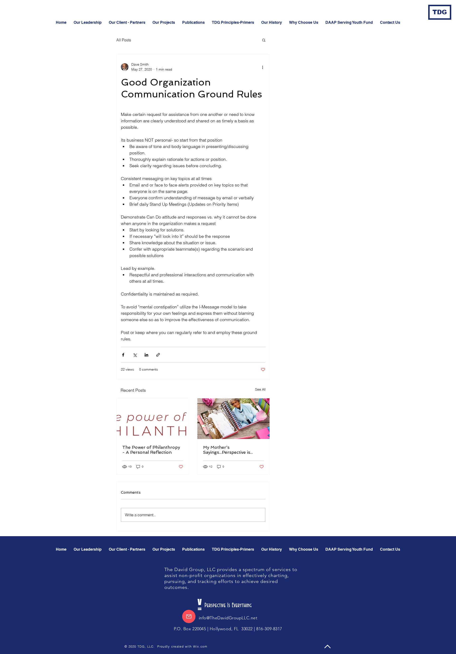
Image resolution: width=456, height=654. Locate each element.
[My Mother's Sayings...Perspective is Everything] (233, 418)
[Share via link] (158, 355)
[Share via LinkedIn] (146, 355)
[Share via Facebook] (123, 355)
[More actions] (262, 67)
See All (260, 389)
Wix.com (200, 646)
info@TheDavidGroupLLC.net (228, 618)
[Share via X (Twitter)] (135, 355)
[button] (390, 22)
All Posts (123, 40)
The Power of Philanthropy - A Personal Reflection (151, 450)
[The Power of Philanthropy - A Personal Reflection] (153, 418)
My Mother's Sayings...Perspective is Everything (226, 450)
